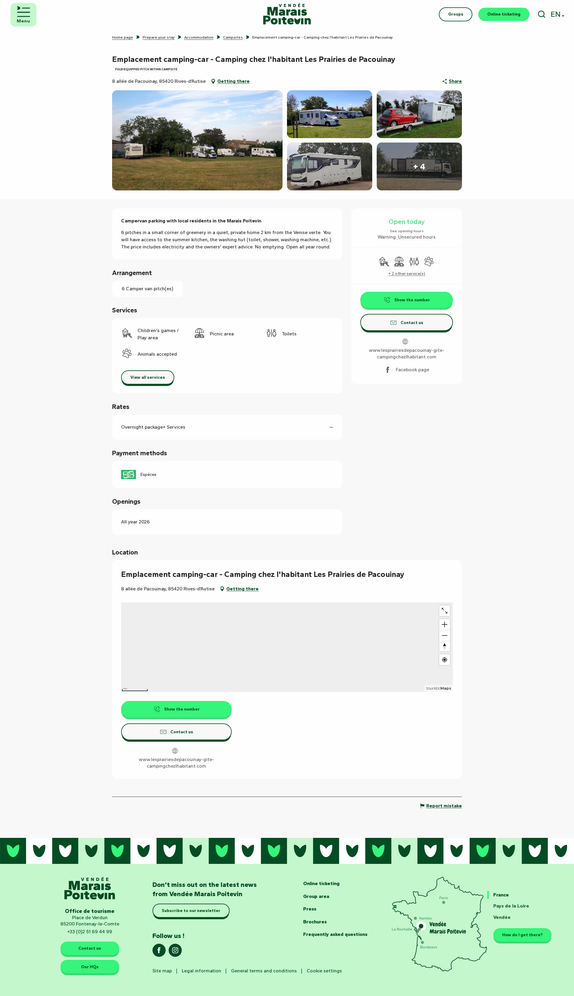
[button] (541, 14)
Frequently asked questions (335, 934)
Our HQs (90, 966)
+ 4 (419, 166)
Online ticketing (321, 883)
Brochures (315, 922)
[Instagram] (175, 952)
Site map (162, 971)
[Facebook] (159, 952)
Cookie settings (324, 971)
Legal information (201, 971)
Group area (316, 896)
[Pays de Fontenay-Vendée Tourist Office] (287, 14)
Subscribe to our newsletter (191, 910)
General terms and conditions (264, 971)
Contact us (89, 948)
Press (309, 909)
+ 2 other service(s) (406, 273)
